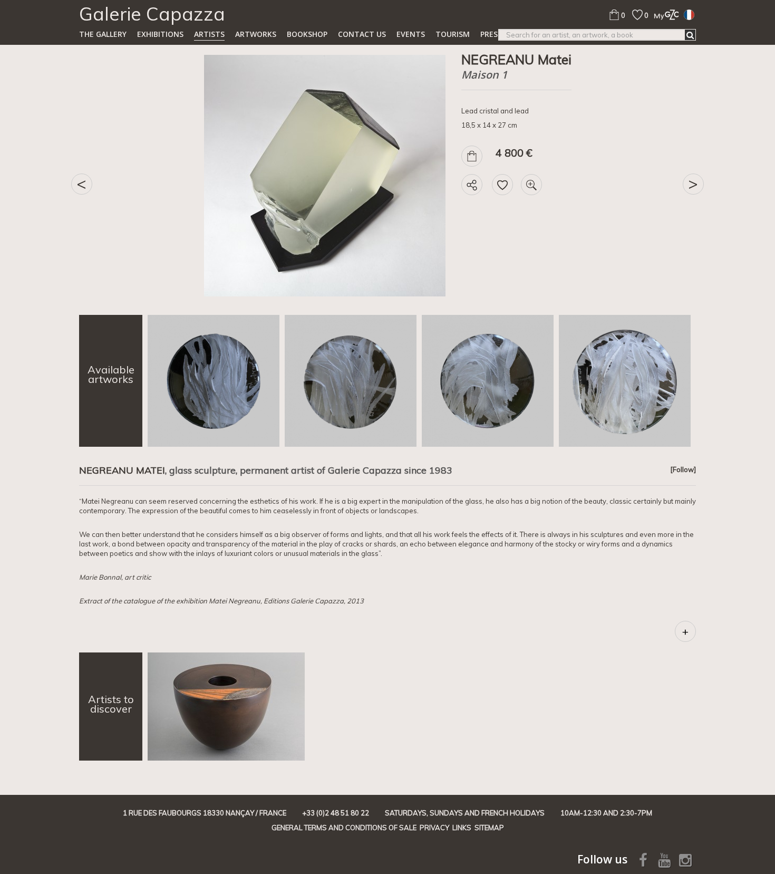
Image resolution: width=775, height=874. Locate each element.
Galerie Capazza (152, 13)
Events (410, 34)
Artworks (255, 34)
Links (461, 827)
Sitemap (489, 827)
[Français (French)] (689, 14)
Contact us (362, 34)
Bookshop (307, 34)
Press (491, 34)
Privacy (434, 827)
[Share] (471, 184)
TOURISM (452, 34)
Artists (209, 34)
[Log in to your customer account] (663, 14)
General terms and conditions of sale (344, 827)
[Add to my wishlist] (502, 184)
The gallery (103, 34)
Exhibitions (160, 34)
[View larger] (531, 184)
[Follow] (683, 469)
